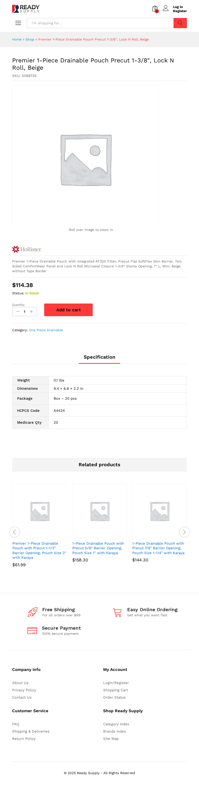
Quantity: (18, 304)
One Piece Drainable (46, 330)
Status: (18, 293)
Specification (99, 357)
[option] (40, 532)
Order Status (114, 697)
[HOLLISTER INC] (26, 249)
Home (17, 39)
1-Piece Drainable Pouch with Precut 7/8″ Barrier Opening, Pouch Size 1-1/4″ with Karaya (158, 548)
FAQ (15, 724)
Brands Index (114, 731)
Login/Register (116, 683)
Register (180, 11)
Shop (30, 39)
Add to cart (68, 309)
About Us (20, 683)
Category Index (116, 724)
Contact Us (22, 697)
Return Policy (24, 738)
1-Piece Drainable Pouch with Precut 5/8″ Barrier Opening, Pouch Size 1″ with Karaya (98, 548)
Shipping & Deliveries (31, 731)
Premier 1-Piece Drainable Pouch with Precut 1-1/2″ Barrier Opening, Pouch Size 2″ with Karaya (39, 550)
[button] (34, 535)
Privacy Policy (24, 690)
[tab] (99, 359)
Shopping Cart (115, 690)
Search (180, 23)
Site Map (111, 738)
